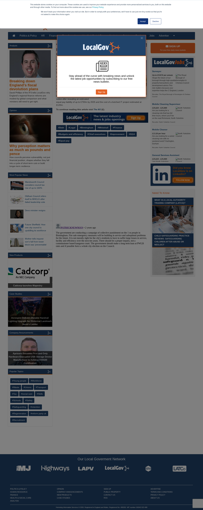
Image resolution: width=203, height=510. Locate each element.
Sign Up (101, 92)
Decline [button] (155, 21)
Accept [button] (143, 21)
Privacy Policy (97, 7)
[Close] (142, 38)
